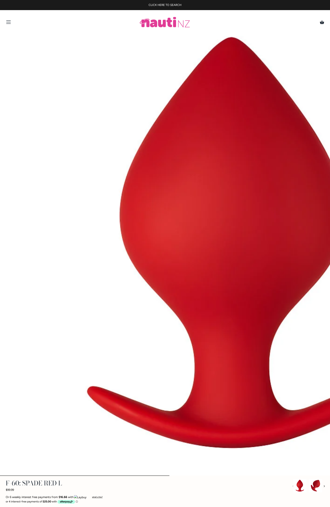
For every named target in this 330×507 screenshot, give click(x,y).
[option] (300, 486)
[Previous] (293, 486)
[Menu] (8, 23)
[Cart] (322, 22)
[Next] (324, 486)
